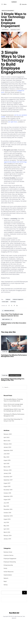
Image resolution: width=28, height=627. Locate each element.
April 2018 (6, 463)
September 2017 (8, 480)
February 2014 (7, 535)
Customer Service (8, 555)
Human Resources (8, 571)
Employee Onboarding (10, 562)
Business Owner (8, 552)
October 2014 (7, 512)
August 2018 (7, 460)
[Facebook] (9, 305)
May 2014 (6, 525)
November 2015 (8, 489)
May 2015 (6, 506)
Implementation (8, 575)
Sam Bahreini (5, 29)
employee (8, 299)
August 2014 (7, 519)
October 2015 (7, 493)
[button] (3, 4)
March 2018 (7, 467)
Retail (5, 581)
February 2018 (7, 470)
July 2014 (6, 522)
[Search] (24, 592)
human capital (5, 301)
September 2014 (8, 516)
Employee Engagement (8, 10)
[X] (11, 305)
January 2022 (7, 447)
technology (13, 301)
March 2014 (7, 532)
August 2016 (7, 486)
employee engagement (18, 299)
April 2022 (6, 437)
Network (6, 578)
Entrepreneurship (8, 565)
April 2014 (6, 529)
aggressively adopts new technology (15, 162)
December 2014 (8, 509)
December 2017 (8, 476)
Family (5, 568)
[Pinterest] (14, 305)
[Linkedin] (17, 305)
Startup (6, 584)
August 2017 (7, 483)
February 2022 (8, 444)
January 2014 (7, 538)
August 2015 (7, 499)
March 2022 (7, 440)
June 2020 (6, 453)
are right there (12, 122)
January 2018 (7, 473)
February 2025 (8, 434)
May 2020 (6, 457)
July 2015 (6, 503)
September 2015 (8, 496)
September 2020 (8, 450)
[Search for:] (14, 387)
